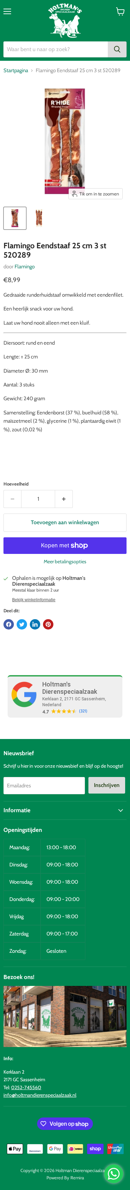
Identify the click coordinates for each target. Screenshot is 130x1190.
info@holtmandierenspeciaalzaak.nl (39, 1095)
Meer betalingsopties (65, 561)
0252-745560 (26, 1087)
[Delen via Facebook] (8, 624)
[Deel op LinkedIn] (35, 624)
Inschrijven (107, 785)
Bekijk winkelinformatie (33, 599)
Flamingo (25, 266)
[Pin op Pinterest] (48, 624)
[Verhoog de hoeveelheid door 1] (64, 499)
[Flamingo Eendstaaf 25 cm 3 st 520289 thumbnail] (15, 218)
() (83, 711)
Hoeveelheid (15, 484)
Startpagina (15, 71)
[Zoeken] (117, 49)
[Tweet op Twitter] (22, 624)
